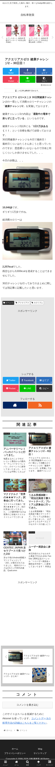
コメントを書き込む (27, 704)
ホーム (15, 749)
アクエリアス (23, 303)
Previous (2, 37)
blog (40, 749)
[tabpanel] (16, 37)
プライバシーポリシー (15, 753)
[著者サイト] (15, 405)
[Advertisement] (27, 340)
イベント (9, 303)
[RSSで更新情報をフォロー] (40, 405)
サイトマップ (40, 753)
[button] (49, 449)
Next (52, 37)
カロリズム (38, 303)
